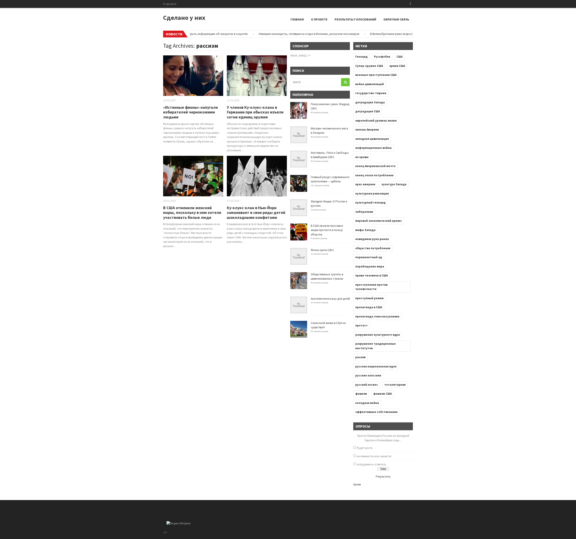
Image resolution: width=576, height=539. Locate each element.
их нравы (362, 157)
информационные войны (373, 148)
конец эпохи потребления (374, 175)
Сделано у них (184, 18)
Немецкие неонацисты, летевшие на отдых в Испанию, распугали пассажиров (297, 34)
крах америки (365, 184)
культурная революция (372, 193)
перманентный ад (368, 257)
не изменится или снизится (374, 456)
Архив (357, 484)
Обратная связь (396, 19)
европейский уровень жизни (376, 120)
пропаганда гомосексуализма (377, 316)
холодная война (367, 403)
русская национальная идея (375, 366)
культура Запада (394, 184)
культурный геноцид (370, 202)
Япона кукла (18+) (322, 250)
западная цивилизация (372, 139)
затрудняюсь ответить (371, 464)
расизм (360, 357)
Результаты (383, 476)
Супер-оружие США (369, 66)
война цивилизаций (369, 84)
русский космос (366, 385)
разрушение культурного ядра (377, 335)
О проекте (169, 4)
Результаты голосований (355, 19)
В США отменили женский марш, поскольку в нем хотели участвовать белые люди (192, 212)
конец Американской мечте (375, 166)
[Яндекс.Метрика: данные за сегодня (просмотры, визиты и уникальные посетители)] (178, 523)
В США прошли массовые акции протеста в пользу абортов (327, 230)
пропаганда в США (368, 307)
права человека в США (371, 275)
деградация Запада (370, 102)
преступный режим (369, 298)
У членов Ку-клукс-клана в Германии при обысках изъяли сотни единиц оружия (255, 112)
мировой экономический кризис (378, 221)
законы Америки (367, 129)
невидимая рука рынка (372, 239)
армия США (397, 66)
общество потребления (372, 248)
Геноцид (361, 57)
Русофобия (382, 57)
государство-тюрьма (370, 93)
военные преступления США (375, 75)
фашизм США (382, 394)
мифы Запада (365, 230)
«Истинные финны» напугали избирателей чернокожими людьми (190, 112)
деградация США (367, 111)
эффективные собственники (376, 412)
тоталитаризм (395, 385)
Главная (297, 19)
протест (361, 325)
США (399, 57)
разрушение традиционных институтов (375, 346)
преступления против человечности (371, 287)
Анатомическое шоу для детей (330, 299)
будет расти (364, 448)
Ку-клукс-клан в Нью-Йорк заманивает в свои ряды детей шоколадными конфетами (256, 212)
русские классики (368, 375)
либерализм (364, 212)
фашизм (361, 394)
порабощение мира (369, 266)
